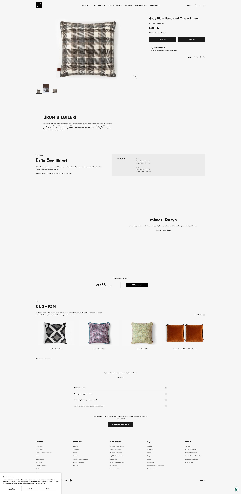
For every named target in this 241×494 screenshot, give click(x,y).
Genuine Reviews (152, 469)
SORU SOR (120, 377)
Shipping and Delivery (116, 453)
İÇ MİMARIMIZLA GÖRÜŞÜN (120, 424)
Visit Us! (187, 446)
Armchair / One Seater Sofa (43, 453)
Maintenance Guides (115, 449)
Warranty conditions (115, 469)
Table (37, 456)
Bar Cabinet (39, 462)
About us (149, 446)
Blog (148, 456)
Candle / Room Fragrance (80, 459)
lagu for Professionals (191, 453)
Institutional (150, 462)
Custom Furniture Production (193, 456)
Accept (30, 489)
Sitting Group (39, 446)
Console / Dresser (41, 466)
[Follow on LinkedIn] (66, 480)
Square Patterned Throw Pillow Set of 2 (185, 349)
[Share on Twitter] (197, 57)
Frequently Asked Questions (117, 446)
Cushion (75, 456)
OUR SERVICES (140, 5)
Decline (48, 489)
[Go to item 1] (39, 91)
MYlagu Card (189, 462)
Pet (37, 472)
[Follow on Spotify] (70, 480)
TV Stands (38, 469)
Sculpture (76, 449)
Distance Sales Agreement (117, 462)
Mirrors (75, 453)
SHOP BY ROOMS (114, 5)
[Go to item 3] (54, 91)
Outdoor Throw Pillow (56, 349)
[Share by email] (203, 57)
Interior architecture (190, 449)
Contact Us (150, 449)
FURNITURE (85, 5)
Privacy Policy (41, 483)
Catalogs (149, 453)
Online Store (154, 5)
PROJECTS (128, 5)
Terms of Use (113, 459)
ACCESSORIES (98, 5)
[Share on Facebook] (194, 57)
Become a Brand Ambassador (155, 466)
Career (149, 459)
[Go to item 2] (46, 89)
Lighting (75, 446)
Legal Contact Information (117, 456)
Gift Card (75, 466)
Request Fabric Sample (191, 459)
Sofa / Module (40, 449)
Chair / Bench (40, 459)
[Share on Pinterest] (200, 57)
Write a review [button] (137, 285)
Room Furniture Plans (79, 462)
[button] (153, 23)
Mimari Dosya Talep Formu (163, 230)
